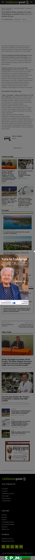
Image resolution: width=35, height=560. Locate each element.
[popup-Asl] (14, 304)
